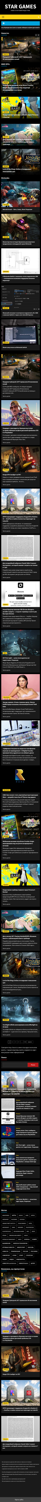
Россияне (34, 1251)
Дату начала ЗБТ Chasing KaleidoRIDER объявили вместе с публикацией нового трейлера (18, 142)
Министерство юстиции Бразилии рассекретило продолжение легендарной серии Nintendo (19, 243)
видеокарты (20, 1259)
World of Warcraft (8, 1239)
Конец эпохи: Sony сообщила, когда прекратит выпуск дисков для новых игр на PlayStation (26, 1133)
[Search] (38, 17)
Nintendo (6, 204)
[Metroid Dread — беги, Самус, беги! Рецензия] (20, 194)
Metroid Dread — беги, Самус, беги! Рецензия (17, 209)
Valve (26, 1235)
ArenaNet (5, 1219)
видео (12, 1259)
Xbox (5, 653)
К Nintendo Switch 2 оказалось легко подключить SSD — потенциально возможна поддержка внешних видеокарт (20, 278)
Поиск (4, 1057)
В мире (34, 1239)
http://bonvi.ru (13, 1047)
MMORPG (6, 82)
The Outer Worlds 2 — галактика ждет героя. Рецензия (26, 1200)
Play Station (7, 697)
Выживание (6, 1243)
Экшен (4, 1259)
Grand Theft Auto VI (8, 1223)
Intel (30, 1223)
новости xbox (23, 1263)
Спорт (21, 1255)
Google (22, 1219)
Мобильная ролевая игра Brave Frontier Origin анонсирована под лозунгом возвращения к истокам (18, 87)
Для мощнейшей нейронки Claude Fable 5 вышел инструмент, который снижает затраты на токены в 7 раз (20, 565)
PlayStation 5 (6, 1231)
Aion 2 (21, 1215)
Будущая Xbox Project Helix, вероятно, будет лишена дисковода (25, 1173)
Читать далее (6, 396)
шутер (33, 1263)
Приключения (15, 1251)
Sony (33, 1231)
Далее (30, 1042)
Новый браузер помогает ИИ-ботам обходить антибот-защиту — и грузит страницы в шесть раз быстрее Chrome (20, 611)
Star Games (20, 7)
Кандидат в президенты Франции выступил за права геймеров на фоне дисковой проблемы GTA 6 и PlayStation (20, 57)
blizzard (14, 1219)
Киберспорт (21, 1247)
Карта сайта (19, 1499)
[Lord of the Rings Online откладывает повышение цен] (20, 965)
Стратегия (29, 1255)
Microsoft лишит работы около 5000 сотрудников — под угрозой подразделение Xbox (27, 1187)
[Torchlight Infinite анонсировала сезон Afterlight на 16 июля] (20, 1009)
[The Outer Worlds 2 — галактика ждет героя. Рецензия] (8, 1199)
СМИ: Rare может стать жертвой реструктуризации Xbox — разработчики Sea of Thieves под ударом (20, 796)
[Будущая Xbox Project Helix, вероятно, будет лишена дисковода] (8, 1172)
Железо (6, 512)
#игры (14, 1215)
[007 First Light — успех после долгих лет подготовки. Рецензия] (20, 643)
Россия (25, 1251)
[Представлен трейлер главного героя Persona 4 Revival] (20, 874)
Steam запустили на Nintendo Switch (15, 347)
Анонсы (27, 1239)
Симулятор (6, 1255)
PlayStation (30, 1227)
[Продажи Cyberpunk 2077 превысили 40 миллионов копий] (20, 366)
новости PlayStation (9, 1263)
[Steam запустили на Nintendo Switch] (20, 332)
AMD (27, 1215)
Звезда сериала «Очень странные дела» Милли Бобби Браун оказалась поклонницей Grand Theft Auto (20, 704)
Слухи (14, 1255)
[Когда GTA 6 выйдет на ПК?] (20, 459)
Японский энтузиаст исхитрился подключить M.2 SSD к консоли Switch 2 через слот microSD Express (20, 314)
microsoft (5, 1227)
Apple (33, 1215)
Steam (4, 1235)
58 (25, 1042)
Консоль (31, 1247)
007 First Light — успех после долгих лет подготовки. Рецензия (16, 659)
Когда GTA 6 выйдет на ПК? (12, 475)
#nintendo (5, 1215)
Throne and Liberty (15, 1235)
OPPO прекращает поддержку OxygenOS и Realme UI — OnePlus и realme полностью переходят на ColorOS (20, 519)
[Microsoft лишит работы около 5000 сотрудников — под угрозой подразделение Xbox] (8, 1186)
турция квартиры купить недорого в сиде (21, 1050)
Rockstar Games (19, 1231)
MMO (13, 1227)
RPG (28, 1231)
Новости (6, 52)
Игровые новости (8, 1247)
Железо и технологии (20, 1243)
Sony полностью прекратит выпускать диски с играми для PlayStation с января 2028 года (26, 1160)
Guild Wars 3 (22, 1223)
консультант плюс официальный (12, 1052)
